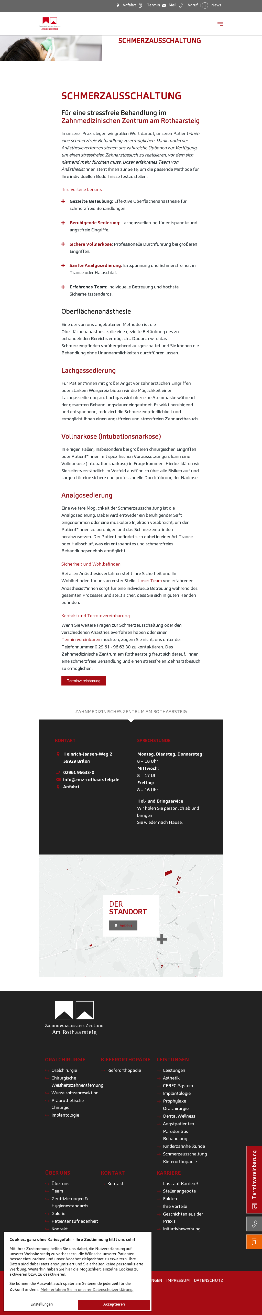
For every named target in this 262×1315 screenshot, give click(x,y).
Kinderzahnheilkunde (184, 1146)
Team (57, 1191)
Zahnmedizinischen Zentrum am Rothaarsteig (130, 120)
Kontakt (59, 1229)
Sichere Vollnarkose (91, 244)
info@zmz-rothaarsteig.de (91, 779)
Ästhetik (171, 1078)
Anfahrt (71, 787)
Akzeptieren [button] (114, 1304)
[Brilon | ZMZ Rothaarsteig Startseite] (50, 23)
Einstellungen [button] (41, 1304)
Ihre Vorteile (175, 1206)
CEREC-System (178, 1085)
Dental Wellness (179, 1116)
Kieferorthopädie (124, 1070)
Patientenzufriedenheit (74, 1221)
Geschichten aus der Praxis (183, 1217)
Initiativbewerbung (182, 1229)
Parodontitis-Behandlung (176, 1134)
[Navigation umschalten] (220, 23)
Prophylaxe (174, 1101)
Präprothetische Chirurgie (67, 1103)
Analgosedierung (87, 495)
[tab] (131, 712)
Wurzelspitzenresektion (75, 1093)
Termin (152, 5)
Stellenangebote (179, 1191)
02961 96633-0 (78, 772)
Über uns (60, 1183)
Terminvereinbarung (83, 680)
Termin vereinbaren (80, 639)
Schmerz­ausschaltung (159, 40)
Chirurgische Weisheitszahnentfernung (77, 1081)
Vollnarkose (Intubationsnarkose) (111, 436)
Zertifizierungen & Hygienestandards (69, 1202)
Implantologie (65, 1115)
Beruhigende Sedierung (94, 223)
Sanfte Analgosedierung (95, 265)
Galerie (58, 1213)
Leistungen (174, 1070)
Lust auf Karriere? (181, 1183)
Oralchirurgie (64, 1070)
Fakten (170, 1198)
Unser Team (149, 580)
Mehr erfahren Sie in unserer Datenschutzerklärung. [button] (86, 1289)
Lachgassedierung (88, 370)
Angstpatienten (178, 1124)
